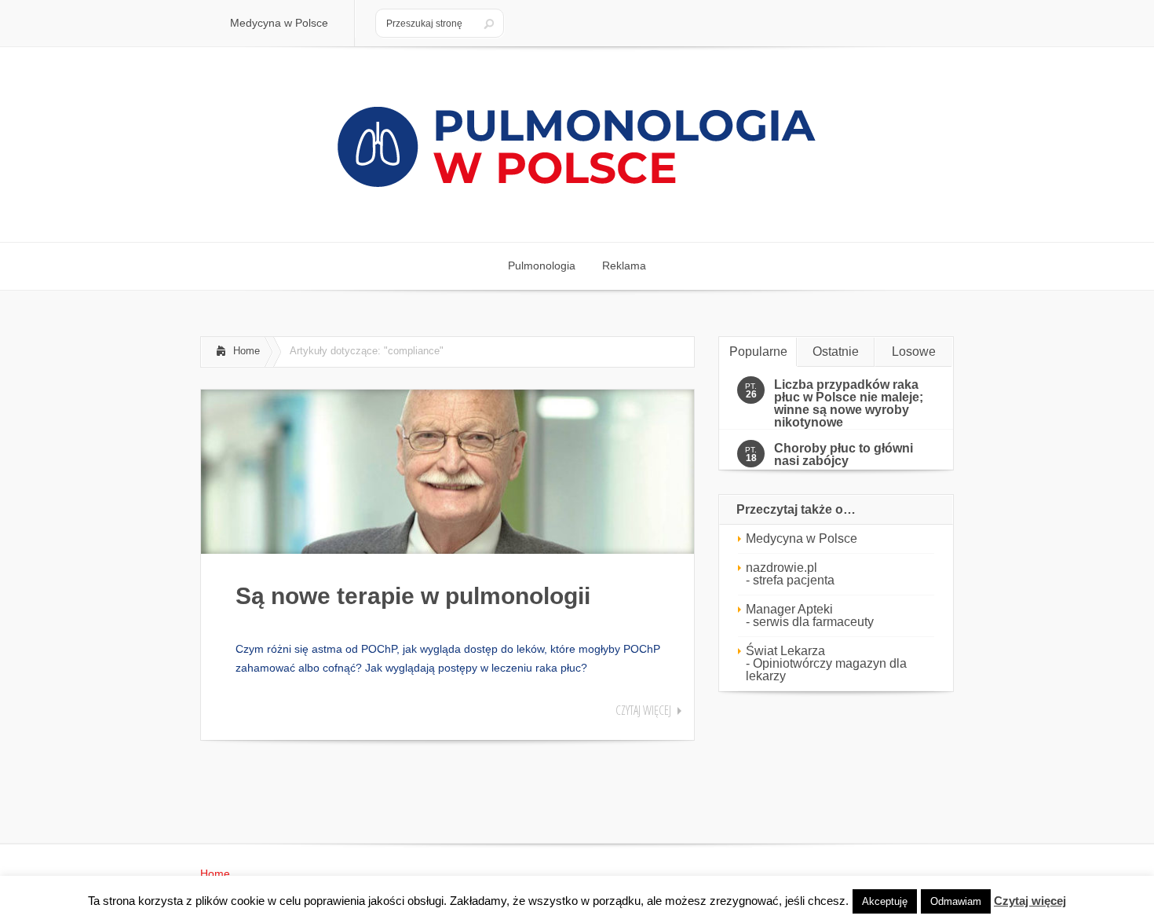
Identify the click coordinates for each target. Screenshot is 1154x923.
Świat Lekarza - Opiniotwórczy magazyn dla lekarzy (826, 663)
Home (246, 351)
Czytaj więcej (643, 710)
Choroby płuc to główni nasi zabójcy (843, 454)
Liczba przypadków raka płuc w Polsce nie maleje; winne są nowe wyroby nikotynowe (848, 403)
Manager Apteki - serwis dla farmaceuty (810, 615)
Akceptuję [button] (884, 901)
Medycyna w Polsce (801, 538)
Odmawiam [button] (955, 901)
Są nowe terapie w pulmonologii (413, 596)
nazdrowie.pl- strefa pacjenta (790, 574)
